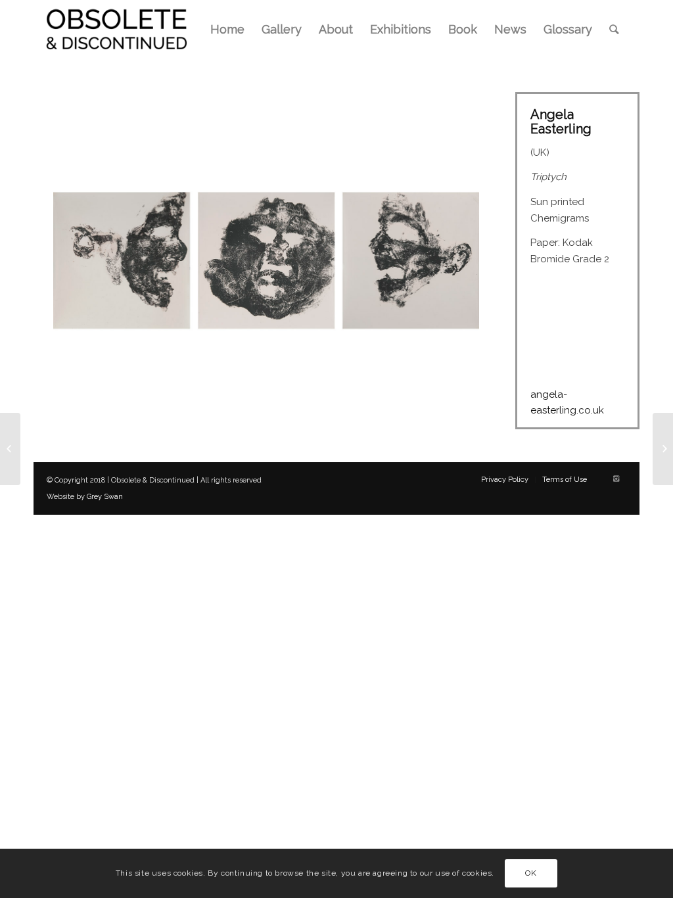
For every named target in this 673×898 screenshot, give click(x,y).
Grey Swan (105, 496)
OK (530, 873)
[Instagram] (616, 479)
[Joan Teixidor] (10, 449)
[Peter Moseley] (663, 449)
